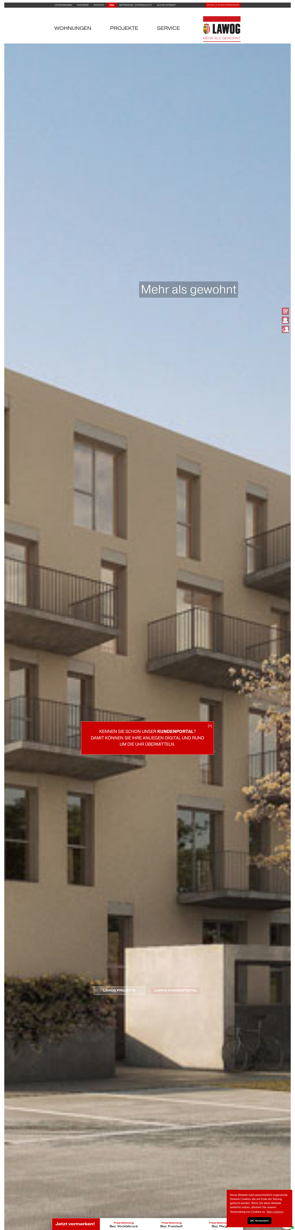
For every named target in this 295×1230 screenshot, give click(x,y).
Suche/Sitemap (166, 5)
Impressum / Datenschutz (135, 5)
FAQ (111, 5)
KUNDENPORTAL (175, 731)
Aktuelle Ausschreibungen (223, 5)
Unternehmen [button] (63, 5)
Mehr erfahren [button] (275, 1211)
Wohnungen (72, 29)
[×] (210, 726)
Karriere (83, 5)
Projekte (124, 29)
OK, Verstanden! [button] (259, 1220)
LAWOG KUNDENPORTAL (175, 990)
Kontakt (99, 5)
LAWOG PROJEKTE (119, 990)
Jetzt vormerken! (75, 1224)
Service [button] (168, 29)
